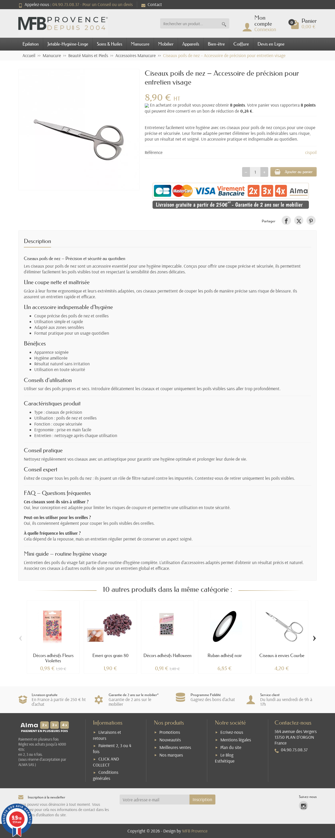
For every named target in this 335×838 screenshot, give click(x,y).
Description (37, 241)
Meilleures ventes (175, 747)
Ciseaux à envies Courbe (281, 655)
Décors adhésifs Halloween (167, 655)
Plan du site (230, 747)
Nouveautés (170, 739)
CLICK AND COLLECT (106, 762)
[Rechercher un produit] (224, 23)
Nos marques (171, 755)
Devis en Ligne (271, 44)
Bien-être (216, 44)
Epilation (31, 44)
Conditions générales (105, 775)
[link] (286, 220)
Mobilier (166, 44)
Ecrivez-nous (231, 732)
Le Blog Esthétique (224, 758)
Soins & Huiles (109, 44)
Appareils (190, 44)
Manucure (140, 44)
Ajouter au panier (298, 171)
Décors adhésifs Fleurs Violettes (53, 658)
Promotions (169, 732)
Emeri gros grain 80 (110, 655)
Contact (155, 4)
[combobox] (189, 23)
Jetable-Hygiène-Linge (67, 44)
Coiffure (241, 44)
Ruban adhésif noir (225, 655)
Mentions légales (235, 739)
